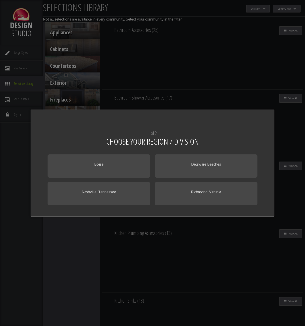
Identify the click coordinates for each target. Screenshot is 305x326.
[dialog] (153, 163)
